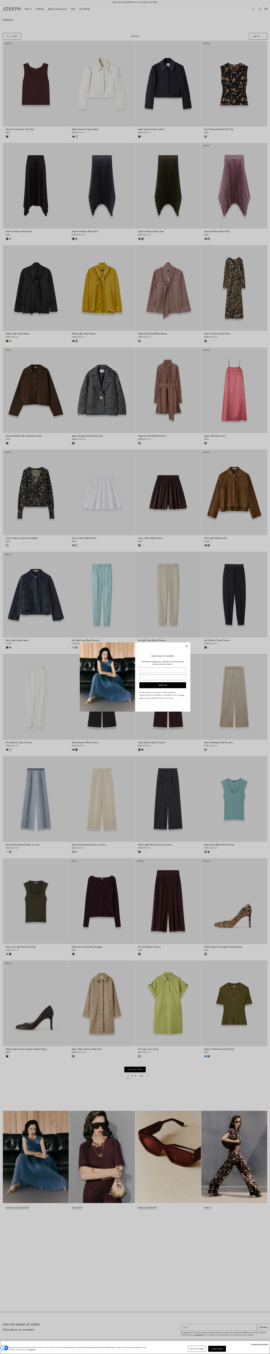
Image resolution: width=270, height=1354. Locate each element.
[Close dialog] (187, 646)
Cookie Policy (32, 1349)
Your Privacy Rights (197, 1348)
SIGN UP (163, 685)
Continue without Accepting (259, 1344)
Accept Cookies (217, 1348)
